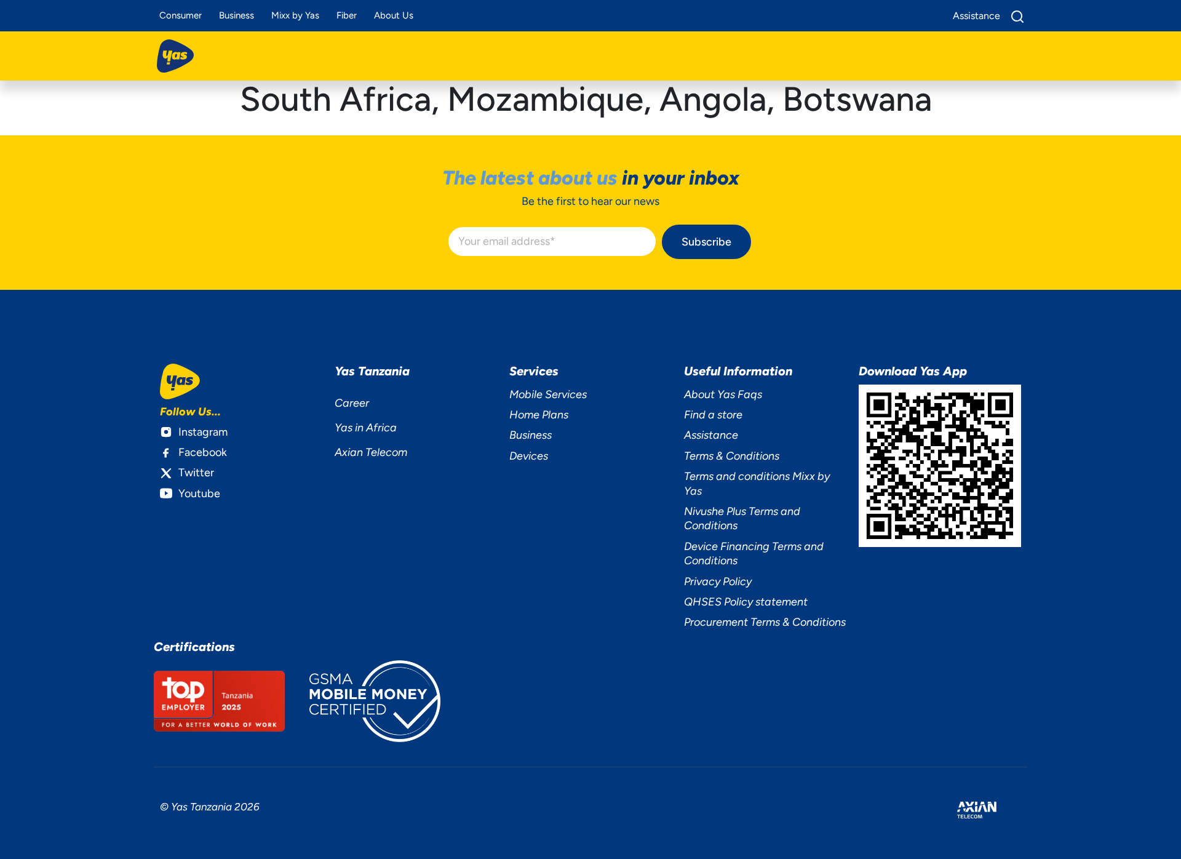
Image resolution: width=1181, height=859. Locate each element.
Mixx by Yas (295, 15)
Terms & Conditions (731, 456)
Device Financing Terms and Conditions (754, 553)
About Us (393, 15)
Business (236, 15)
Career (352, 403)
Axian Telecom (371, 452)
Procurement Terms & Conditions (765, 622)
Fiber (346, 15)
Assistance (711, 435)
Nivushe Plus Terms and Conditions (742, 518)
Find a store (713, 415)
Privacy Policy (718, 581)
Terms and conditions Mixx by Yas (757, 483)
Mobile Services (548, 394)
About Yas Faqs (723, 394)
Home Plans (538, 415)
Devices (528, 456)
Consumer (180, 15)
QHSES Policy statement (746, 602)
